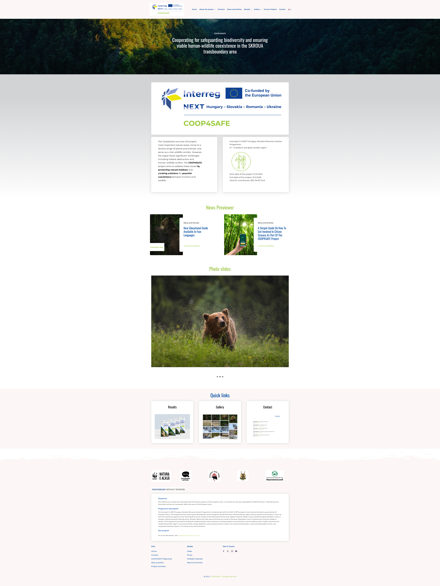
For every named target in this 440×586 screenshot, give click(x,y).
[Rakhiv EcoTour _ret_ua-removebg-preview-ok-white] (214, 471)
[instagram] (232, 551)
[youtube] (236, 551)
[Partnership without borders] (168, 488)
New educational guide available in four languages (196, 231)
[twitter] (228, 551)
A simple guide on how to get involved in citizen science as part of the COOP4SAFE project (272, 233)
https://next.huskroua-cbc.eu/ (188, 535)
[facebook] (224, 551)
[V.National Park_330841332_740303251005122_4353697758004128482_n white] (275, 471)
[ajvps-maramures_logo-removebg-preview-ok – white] (243, 471)
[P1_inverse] (241, 150)
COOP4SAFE (215, 576)
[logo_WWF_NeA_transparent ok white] (161, 471)
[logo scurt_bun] (167, 4)
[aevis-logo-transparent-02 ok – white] (185, 471)
